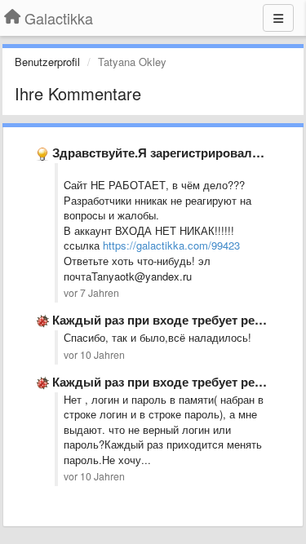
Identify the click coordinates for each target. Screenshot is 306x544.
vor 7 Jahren (91, 292)
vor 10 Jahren (94, 354)
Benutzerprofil (47, 61)
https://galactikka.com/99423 (171, 245)
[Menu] (278, 18)
